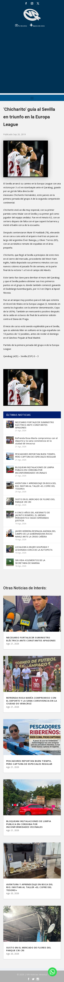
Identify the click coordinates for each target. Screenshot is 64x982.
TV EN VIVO (22, 26)
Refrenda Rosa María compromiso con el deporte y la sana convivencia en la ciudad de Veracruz (36, 441)
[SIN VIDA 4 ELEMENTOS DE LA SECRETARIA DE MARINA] (10, 562)
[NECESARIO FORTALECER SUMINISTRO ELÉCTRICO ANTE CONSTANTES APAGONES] (10, 424)
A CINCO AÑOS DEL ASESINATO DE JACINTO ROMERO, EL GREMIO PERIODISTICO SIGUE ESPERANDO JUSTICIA (32, 516)
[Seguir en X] (38, 3)
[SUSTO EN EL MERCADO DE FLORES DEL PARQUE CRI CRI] (10, 501)
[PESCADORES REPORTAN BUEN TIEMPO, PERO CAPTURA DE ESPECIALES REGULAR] (10, 456)
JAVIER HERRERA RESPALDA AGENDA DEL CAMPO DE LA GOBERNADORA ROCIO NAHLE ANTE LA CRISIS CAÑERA (35, 534)
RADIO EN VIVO (39, 26)
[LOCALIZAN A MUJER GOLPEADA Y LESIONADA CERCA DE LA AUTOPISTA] (10, 549)
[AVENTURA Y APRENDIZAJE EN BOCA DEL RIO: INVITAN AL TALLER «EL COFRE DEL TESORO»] (10, 485)
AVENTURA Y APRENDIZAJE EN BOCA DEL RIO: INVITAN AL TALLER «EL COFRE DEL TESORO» (35, 486)
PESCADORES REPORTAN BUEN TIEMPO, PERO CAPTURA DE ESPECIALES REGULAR (35, 455)
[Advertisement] (32, 61)
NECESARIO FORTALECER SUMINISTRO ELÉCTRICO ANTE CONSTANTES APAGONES (34, 425)
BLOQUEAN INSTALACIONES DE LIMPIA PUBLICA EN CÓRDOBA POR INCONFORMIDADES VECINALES (34, 470)
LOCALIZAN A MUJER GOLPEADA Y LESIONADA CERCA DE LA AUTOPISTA (33, 548)
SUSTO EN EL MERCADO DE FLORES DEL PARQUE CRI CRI (35, 500)
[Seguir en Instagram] (32, 3)
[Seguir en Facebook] (26, 3)
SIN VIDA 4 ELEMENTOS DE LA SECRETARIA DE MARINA (30, 561)
